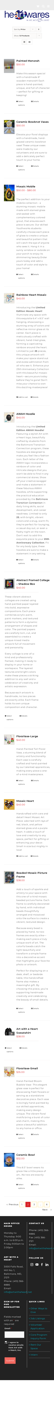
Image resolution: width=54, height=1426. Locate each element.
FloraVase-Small (27, 1068)
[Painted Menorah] (9, 66)
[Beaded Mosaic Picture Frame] (9, 877)
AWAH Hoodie (25, 413)
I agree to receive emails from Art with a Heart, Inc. (16, 1346)
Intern (34, 1354)
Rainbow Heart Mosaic (31, 294)
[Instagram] (31, 1264)
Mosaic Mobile (25, 186)
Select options (21, 103)
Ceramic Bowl (25, 1154)
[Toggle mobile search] (43, 6)
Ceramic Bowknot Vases (32, 121)
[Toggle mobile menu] (48, 6)
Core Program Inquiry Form (39, 1336)
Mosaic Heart (25, 800)
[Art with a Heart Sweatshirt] (9, 1031)
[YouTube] (37, 1264)
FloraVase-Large (27, 736)
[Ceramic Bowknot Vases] (9, 127)
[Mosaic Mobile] (9, 193)
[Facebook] (42, 1264)
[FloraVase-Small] (9, 1072)
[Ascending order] (38, 29)
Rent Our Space (36, 1346)
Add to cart (23, 397)
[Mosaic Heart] (9, 804)
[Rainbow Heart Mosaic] (9, 298)
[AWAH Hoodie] (9, 417)
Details (36, 101)
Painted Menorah (28, 60)
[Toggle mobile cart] (38, 6)
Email (8, 1328)
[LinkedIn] (46, 1264)
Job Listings (38, 1318)
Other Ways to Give (39, 1310)
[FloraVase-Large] (9, 739)
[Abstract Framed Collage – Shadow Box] (9, 583)
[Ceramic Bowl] (9, 1160)
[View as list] (29, 42)
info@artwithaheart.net (18, 1292)
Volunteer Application (38, 1327)
